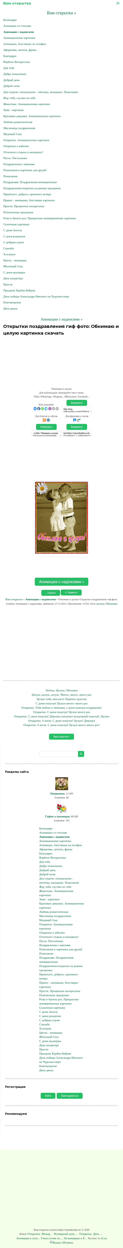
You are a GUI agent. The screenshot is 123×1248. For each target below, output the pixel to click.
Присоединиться (69, 1095)
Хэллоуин (9, 254)
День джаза (10, 308)
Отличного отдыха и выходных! (23, 152)
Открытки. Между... (40, 1233)
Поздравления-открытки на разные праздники (32, 188)
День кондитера (13, 278)
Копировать (77, 402)
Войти (48, 1095)
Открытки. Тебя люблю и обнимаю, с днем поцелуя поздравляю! (61, 707)
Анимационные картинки (19, 37)
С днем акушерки (14, 272)
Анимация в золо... (28, 1238)
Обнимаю (111, 603)
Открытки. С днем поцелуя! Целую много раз (61, 712)
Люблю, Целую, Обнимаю (61, 690)
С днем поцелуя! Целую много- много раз (61, 703)
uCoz (104, 1238)
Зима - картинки (13, 110)
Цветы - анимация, (15, 260)
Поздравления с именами (19, 164)
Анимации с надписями (18, 32)
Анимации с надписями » (61, 319)
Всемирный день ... (66, 1233)
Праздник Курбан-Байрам (19, 290)
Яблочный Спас (13, 266)
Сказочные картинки (16, 224)
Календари (10, 19)
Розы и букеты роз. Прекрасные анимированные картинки (39, 218)
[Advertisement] (61, 359)
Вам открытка (17, 3)
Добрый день (11, 80)
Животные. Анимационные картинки (26, 104)
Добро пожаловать (14, 74)
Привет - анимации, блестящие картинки (29, 200)
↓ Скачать (51, 592)
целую (100, 603)
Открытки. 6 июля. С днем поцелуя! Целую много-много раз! (61, 725)
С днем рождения (14, 236)
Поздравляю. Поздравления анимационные (30, 182)
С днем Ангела (12, 230)
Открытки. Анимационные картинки (26, 140)
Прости (7, 284)
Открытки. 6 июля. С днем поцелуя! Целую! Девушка (61, 720)
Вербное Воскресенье (16, 61)
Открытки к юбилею (16, 146)
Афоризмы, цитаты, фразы (19, 49)
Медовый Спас (12, 134)
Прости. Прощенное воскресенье (23, 206)
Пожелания (10, 176)
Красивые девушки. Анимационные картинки (32, 116)
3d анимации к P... (75, 1238)
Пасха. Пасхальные (15, 158)
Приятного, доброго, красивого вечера (27, 194)
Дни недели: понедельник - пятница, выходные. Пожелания (40, 92)
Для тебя (8, 68)
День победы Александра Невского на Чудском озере (36, 296)
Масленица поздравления (19, 128)
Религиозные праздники (18, 212)
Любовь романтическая (17, 122)
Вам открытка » (61, 12)
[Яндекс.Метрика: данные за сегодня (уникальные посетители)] (61, 1242)
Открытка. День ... (91, 1233)
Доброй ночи (11, 86)
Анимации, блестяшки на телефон (24, 44)
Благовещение (12, 302)
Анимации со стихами (17, 25)
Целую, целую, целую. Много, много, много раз (61, 694)
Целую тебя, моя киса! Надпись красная (61, 699)
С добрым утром (13, 242)
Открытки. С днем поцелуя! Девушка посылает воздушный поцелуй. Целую (61, 716)
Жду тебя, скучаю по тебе (19, 98)
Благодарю (9, 56)
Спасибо (8, 248)
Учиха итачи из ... (52, 1238)
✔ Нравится (71, 592)
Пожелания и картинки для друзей (24, 170)
